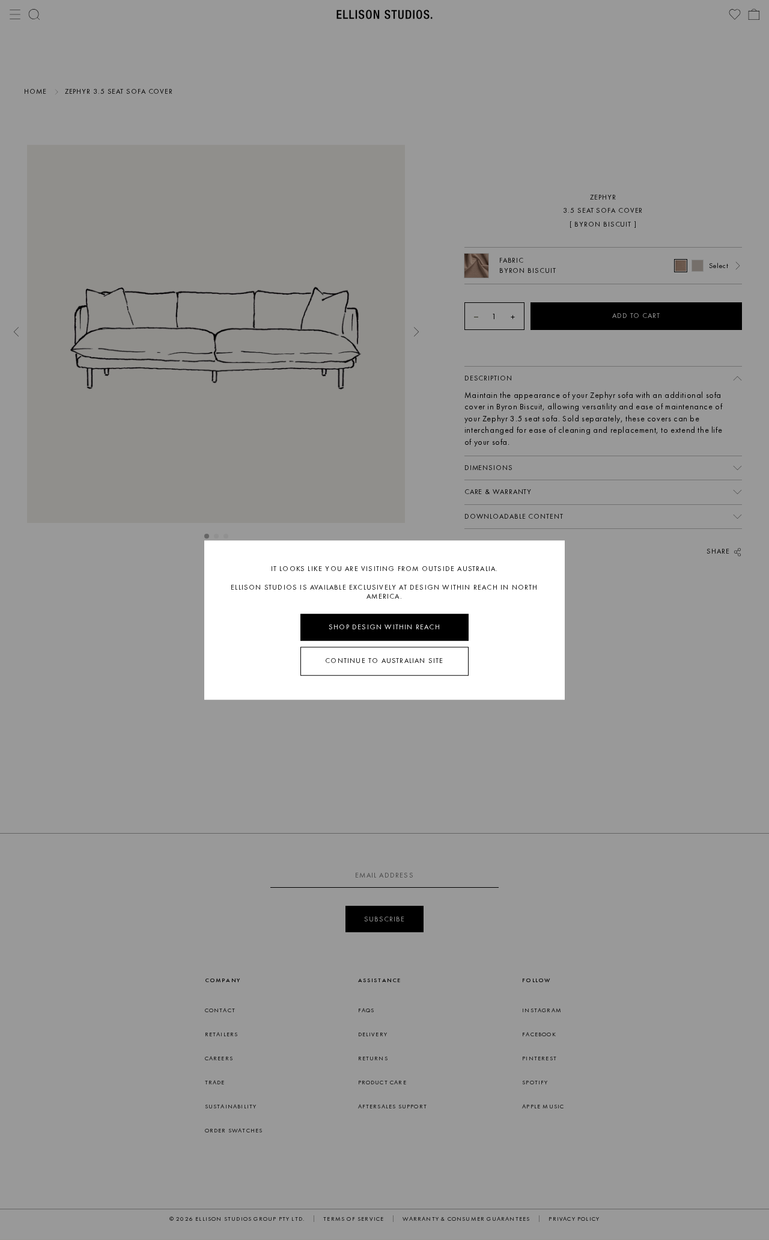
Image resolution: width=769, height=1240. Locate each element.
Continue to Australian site (384, 661)
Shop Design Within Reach (384, 627)
